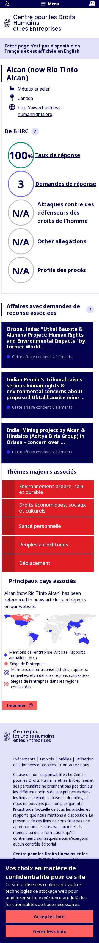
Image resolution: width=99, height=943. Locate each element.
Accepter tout (49, 916)
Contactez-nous (74, 764)
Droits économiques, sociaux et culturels (52, 507)
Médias (64, 759)
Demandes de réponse (65, 183)
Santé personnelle (40, 526)
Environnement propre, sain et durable (51, 489)
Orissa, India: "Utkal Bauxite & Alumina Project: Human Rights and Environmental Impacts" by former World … (46, 338)
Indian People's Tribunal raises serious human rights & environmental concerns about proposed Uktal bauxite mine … (45, 388)
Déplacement (34, 563)
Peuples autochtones (43, 544)
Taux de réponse (57, 155)
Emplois (47, 759)
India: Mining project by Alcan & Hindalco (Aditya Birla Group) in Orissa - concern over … (46, 436)
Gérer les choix (49, 931)
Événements (24, 759)
